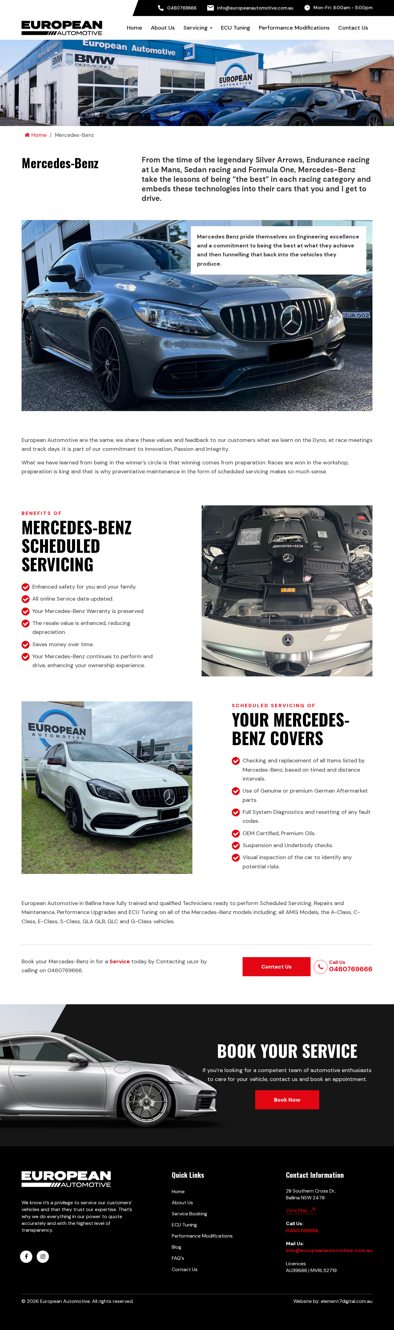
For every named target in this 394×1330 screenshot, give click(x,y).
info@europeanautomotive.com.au (255, 8)
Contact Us (353, 27)
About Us (163, 27)
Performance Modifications (294, 27)
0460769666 (181, 8)
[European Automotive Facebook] (26, 1256)
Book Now (287, 1100)
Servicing (196, 27)
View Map (297, 1210)
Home (134, 27)
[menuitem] (176, 8)
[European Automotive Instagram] (43, 1256)
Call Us (350, 966)
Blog (176, 1247)
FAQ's (178, 1258)
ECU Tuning (235, 27)
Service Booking (189, 1213)
